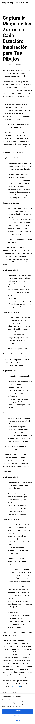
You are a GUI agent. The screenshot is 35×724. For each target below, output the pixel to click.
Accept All (18, 710)
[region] (17, 709)
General (15, 692)
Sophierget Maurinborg (16, 3)
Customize (17, 715)
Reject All (17, 720)
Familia (8, 692)
